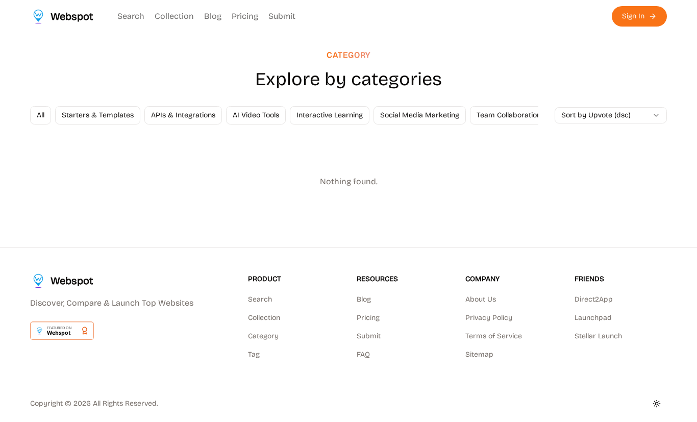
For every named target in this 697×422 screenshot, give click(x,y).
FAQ (363, 354)
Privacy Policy (488, 317)
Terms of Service (493, 336)
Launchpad (593, 317)
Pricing (245, 16)
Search (130, 16)
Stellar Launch (598, 336)
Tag (254, 354)
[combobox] (611, 115)
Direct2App (594, 299)
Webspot (72, 281)
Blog (212, 16)
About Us (480, 299)
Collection (174, 16)
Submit (281, 16)
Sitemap (479, 354)
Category (263, 336)
